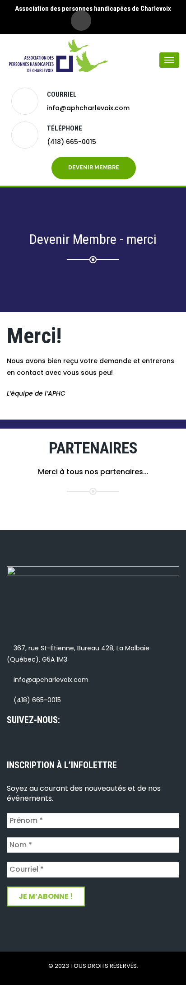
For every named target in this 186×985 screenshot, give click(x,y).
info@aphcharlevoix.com (88, 107)
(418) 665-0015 (71, 141)
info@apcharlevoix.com (51, 679)
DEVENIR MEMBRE (93, 167)
